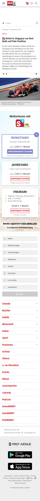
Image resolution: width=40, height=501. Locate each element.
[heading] (20, 40)
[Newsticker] (31, 3)
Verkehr (11, 266)
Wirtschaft (7, 324)
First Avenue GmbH (23, 488)
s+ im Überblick (10, 365)
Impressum (8, 476)
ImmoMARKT (9, 406)
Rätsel (5, 379)
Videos (5, 358)
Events (5, 372)
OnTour (6, 351)
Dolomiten (12, 273)
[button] (37, 23)
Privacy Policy (24, 476)
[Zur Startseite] (3, 23)
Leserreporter (9, 385)
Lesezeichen (12, 287)
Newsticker (12, 259)
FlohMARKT (8, 420)
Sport (9, 23)
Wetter (10, 239)
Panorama (7, 344)
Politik (5, 317)
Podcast (6, 399)
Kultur (5, 331)
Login (21, 294)
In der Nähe (12, 280)
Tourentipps (28, 433)
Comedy (6, 392)
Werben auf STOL (10, 430)
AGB (15, 476)
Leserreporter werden (12, 433)
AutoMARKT (8, 413)
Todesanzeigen (13, 252)
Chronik (6, 303)
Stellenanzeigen (14, 246)
